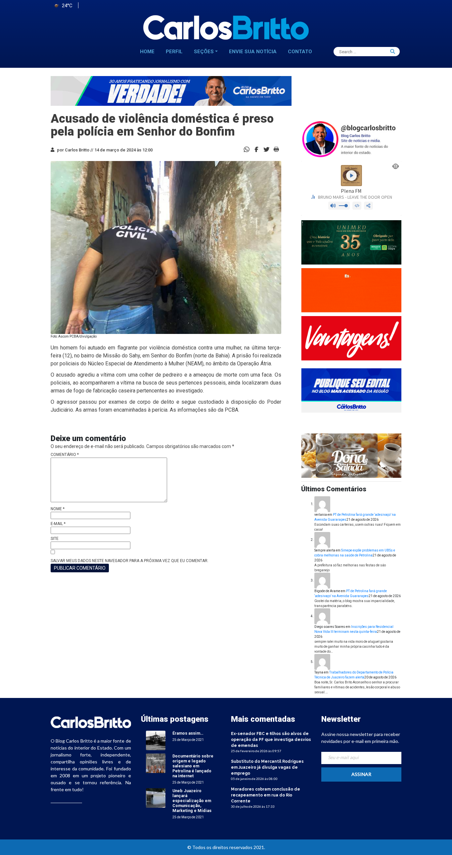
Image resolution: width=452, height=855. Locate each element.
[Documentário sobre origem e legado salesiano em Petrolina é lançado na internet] (155, 763)
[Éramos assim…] (155, 740)
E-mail (58, 523)
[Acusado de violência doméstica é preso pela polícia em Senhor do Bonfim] (256, 148)
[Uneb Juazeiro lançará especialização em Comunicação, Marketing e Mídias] (155, 797)
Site (55, 538)
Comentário (65, 454)
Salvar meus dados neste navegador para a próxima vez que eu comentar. (129, 560)
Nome (58, 509)
